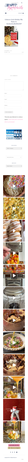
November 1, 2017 (8, 50)
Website (5, 105)
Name (5, 93)
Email (5, 99)
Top (22, 459)
